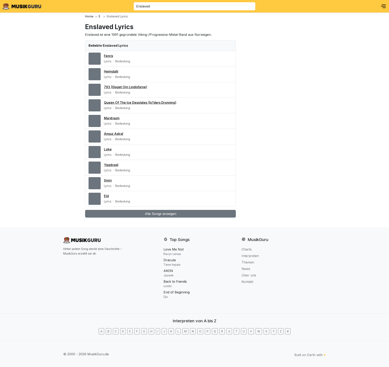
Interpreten (250, 256)
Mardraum (112, 118)
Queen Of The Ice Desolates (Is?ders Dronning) (140, 102)
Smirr (108, 180)
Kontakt (247, 282)
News (246, 269)
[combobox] (194, 6)
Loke (108, 149)
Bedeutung (122, 61)
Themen (248, 262)
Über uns (249, 275)
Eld (106, 196)
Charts (247, 249)
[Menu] (383, 6)
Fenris (108, 56)
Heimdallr (111, 71)
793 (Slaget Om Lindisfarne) (125, 87)
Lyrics (107, 61)
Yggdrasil (111, 165)
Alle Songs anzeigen (160, 214)
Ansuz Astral (113, 134)
